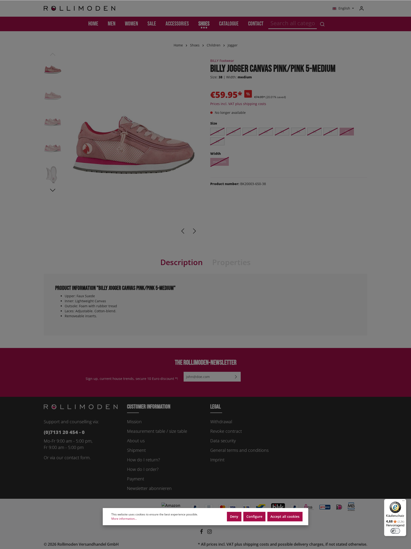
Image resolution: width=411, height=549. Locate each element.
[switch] (395, 531)
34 (298, 131)
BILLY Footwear (222, 60)
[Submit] (236, 377)
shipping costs (256, 544)
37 (331, 131)
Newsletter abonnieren (149, 488)
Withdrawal (221, 421)
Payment (135, 479)
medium (219, 162)
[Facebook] (202, 532)
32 (266, 131)
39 (217, 141)
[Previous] (183, 231)
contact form (77, 457)
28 (217, 131)
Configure (254, 516)
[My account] (361, 8)
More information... (124, 519)
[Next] (195, 231)
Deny (234, 516)
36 (314, 131)
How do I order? (143, 469)
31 (250, 131)
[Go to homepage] (79, 8)
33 (282, 131)
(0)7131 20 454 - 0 (64, 432)
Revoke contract (226, 431)
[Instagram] (209, 532)
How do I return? (143, 460)
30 (233, 131)
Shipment (136, 450)
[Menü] (403, 502)
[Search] (322, 24)
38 (347, 131)
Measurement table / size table (157, 431)
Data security (223, 440)
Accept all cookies (284, 516)
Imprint (217, 460)
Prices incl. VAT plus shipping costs (238, 103)
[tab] (181, 262)
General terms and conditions (239, 450)
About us (136, 440)
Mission (134, 421)
